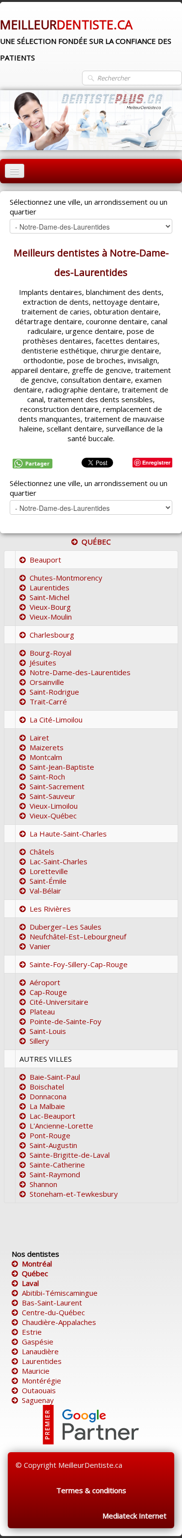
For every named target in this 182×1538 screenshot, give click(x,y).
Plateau (42, 1011)
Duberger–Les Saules (65, 927)
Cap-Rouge (48, 992)
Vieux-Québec (53, 815)
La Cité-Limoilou (56, 719)
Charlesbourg (52, 635)
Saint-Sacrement (57, 786)
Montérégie (41, 1380)
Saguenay (38, 1400)
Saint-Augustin (53, 1145)
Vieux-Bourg (50, 607)
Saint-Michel (49, 597)
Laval (30, 1283)
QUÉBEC (96, 541)
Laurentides (49, 587)
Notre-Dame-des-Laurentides (80, 672)
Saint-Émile (48, 881)
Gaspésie (37, 1341)
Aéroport (45, 982)
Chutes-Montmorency (66, 578)
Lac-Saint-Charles (58, 861)
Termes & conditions (91, 1490)
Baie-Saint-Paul (55, 1077)
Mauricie (36, 1371)
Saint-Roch (47, 776)
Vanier (40, 946)
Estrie (32, 1332)
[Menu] (14, 171)
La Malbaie (47, 1106)
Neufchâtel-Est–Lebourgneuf (78, 936)
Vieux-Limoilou (54, 806)
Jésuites (43, 662)
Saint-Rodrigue (54, 692)
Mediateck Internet (134, 1515)
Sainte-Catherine (57, 1164)
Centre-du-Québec (53, 1312)
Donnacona (48, 1096)
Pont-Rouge (50, 1135)
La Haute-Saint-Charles (68, 833)
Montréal (37, 1263)
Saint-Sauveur (52, 796)
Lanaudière (40, 1351)
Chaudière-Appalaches (59, 1322)
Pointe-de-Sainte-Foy (65, 1021)
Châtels (42, 852)
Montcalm (46, 757)
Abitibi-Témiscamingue (60, 1293)
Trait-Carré (48, 701)
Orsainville (47, 682)
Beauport (45, 560)
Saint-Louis (48, 1031)
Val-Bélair (45, 891)
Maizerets (47, 747)
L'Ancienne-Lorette (61, 1125)
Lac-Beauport (52, 1116)
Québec (35, 1273)
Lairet (39, 737)
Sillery (39, 1041)
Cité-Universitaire (59, 1002)
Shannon (43, 1184)
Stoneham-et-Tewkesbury (74, 1194)
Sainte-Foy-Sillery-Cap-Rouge (79, 964)
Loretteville (49, 871)
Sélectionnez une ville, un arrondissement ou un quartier (88, 206)
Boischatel (47, 1086)
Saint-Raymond (55, 1174)
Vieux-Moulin (51, 617)
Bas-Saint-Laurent (52, 1302)
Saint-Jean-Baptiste (62, 767)
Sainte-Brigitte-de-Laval (70, 1155)
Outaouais (39, 1390)
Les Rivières (50, 909)
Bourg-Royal (50, 653)
